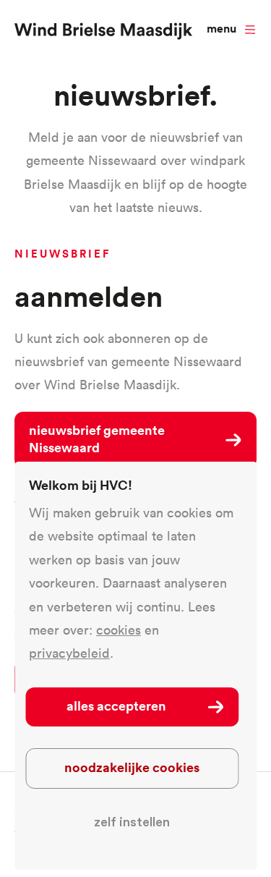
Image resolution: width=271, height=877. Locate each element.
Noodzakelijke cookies (131, 767)
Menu (221, 28)
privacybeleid (69, 653)
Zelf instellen (132, 822)
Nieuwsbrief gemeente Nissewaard (97, 438)
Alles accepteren (116, 705)
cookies (118, 630)
